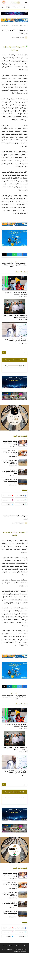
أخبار (19, 7)
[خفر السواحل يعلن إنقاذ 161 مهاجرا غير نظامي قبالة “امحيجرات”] (14, 283)
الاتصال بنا (23, 946)
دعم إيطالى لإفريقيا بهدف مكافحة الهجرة (21, 264)
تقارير (3, 7)
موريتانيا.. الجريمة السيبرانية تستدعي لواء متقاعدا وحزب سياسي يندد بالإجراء (15, 340)
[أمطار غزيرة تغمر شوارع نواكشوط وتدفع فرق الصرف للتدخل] (22, 472)
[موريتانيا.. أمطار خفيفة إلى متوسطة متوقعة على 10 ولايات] (22, 482)
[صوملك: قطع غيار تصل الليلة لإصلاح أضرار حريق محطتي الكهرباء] (22, 443)
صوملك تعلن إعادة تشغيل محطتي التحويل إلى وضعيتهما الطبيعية (15, 316)
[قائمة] (26, 2)
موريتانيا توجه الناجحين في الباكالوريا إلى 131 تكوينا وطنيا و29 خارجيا (9, 452)
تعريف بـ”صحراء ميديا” (8, 946)
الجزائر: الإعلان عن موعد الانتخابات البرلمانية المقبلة (7, 265)
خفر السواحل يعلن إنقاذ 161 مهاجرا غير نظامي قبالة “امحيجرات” (16, 293)
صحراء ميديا (21, 37)
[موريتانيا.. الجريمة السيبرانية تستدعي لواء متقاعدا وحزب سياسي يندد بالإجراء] (14, 329)
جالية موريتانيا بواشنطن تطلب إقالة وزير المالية (7, 696)
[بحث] (8, 2)
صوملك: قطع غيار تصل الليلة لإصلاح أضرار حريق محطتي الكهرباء (9, 442)
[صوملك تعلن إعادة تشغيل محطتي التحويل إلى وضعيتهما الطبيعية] (14, 306)
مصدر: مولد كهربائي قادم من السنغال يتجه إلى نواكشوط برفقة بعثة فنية (9, 462)
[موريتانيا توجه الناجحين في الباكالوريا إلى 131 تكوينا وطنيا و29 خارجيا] (22, 453)
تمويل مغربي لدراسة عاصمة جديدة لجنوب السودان (21, 697)
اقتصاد (14, 7)
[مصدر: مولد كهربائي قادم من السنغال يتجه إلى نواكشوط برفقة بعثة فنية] (22, 462)
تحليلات (8, 7)
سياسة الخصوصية (18, 951)
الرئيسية (24, 7)
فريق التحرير (17, 946)
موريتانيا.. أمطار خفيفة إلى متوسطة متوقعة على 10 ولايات (10, 481)
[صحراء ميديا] (15, 2)
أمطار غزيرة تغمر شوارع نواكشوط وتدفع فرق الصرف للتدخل (9, 471)
